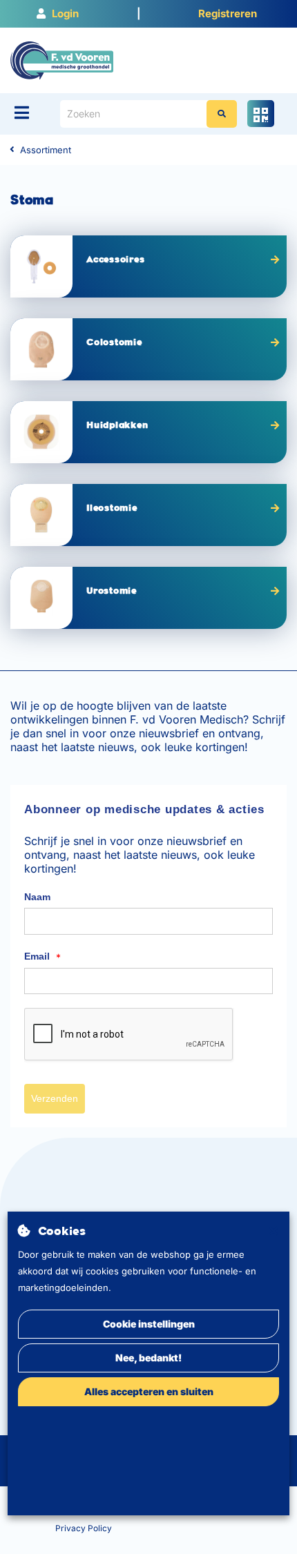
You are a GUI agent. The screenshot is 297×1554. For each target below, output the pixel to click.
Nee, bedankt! (148, 1357)
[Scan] (260, 113)
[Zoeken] (222, 114)
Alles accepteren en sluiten (148, 1391)
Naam (37, 896)
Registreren (227, 13)
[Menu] (21, 113)
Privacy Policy (83, 1528)
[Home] (61, 59)
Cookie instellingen (149, 1324)
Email (42, 957)
